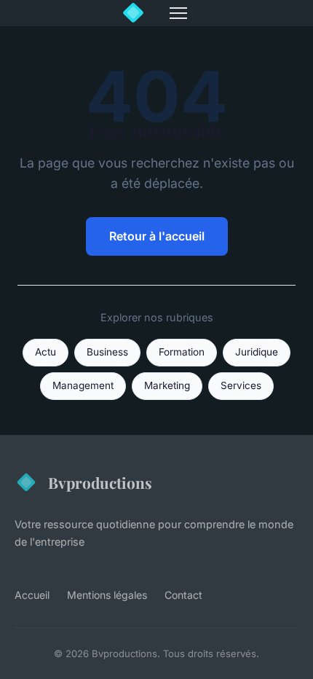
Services (241, 385)
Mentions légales (107, 595)
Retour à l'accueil (157, 236)
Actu (45, 352)
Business (107, 352)
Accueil (32, 595)
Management (83, 385)
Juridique (256, 352)
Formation (182, 352)
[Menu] (178, 13)
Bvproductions (100, 482)
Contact (183, 595)
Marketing (167, 385)
